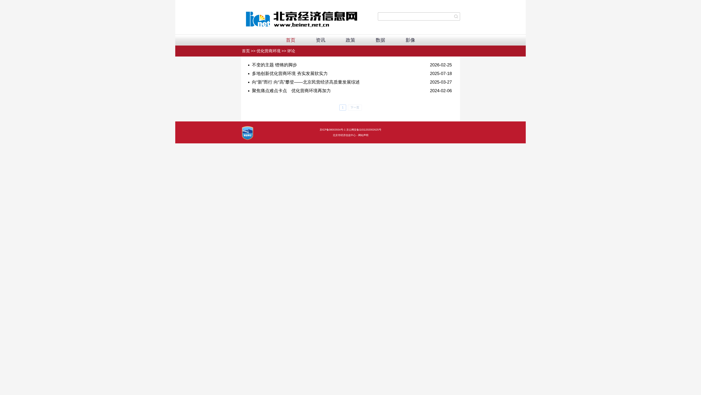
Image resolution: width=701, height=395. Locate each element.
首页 (290, 40)
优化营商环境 (268, 51)
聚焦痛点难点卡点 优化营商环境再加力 (291, 90)
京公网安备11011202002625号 (363, 129)
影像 (410, 40)
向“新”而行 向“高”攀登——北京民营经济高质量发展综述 (306, 82)
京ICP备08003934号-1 (333, 129)
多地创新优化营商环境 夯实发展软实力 (290, 73)
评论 (291, 51)
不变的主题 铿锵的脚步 (274, 64)
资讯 (320, 40)
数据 (380, 40)
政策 (350, 40)
